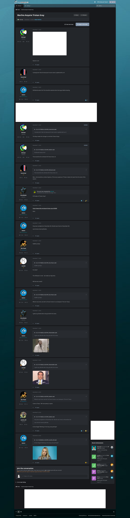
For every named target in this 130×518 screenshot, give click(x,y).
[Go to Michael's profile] (18, 19)
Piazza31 (99, 446)
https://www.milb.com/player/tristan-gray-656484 (45, 208)
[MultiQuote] (33, 65)
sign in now (47, 470)
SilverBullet (23, 195)
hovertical (23, 77)
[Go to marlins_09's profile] (23, 415)
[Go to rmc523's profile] (23, 261)
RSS (35, 515)
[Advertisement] (56, 112)
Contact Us (25, 515)
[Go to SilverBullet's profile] (23, 190)
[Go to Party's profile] (94, 472)
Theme (80, 515)
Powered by (108, 515)
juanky (98, 455)
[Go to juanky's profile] (94, 457)
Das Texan (23, 248)
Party (98, 470)
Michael (21, 19)
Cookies (30, 515)
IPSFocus (85, 515)
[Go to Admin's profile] (23, 90)
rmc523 (23, 266)
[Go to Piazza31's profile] (94, 448)
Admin (23, 95)
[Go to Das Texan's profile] (23, 243)
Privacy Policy (18, 515)
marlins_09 (23, 420)
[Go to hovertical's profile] (23, 72)
